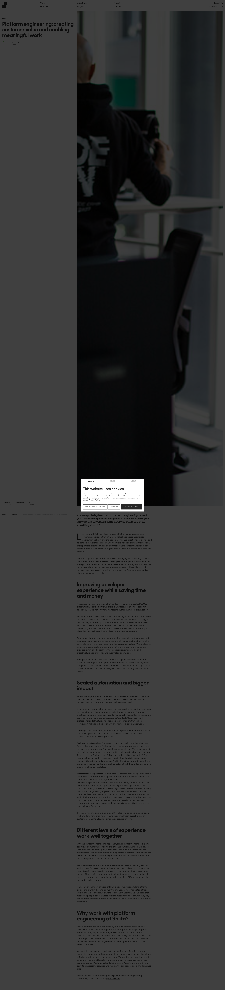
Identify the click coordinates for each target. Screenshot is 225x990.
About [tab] (133, 481)
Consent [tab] (91, 481)
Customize (114, 507)
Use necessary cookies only (95, 507)
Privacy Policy (94, 500)
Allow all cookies (131, 507)
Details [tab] (112, 481)
